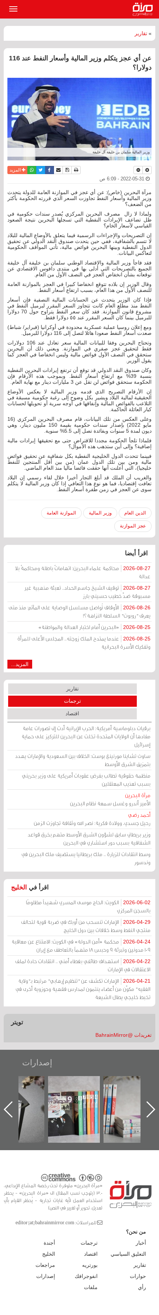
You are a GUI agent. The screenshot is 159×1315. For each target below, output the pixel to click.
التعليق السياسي (128, 1254)
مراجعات (45, 1265)
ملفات (91, 1287)
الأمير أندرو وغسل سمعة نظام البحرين (110, 799)
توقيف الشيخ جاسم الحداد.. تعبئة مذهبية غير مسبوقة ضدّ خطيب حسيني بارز (87, 592)
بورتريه (90, 1265)
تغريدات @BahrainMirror (123, 1035)
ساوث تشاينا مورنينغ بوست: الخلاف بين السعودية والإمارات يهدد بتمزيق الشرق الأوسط (82, 760)
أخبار (141, 1243)
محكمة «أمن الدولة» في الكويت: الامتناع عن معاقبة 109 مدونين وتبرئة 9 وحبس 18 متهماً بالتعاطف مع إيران (80, 945)
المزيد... (19, 664)
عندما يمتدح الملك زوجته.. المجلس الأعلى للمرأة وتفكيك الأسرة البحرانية (83, 642)
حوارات (138, 1276)
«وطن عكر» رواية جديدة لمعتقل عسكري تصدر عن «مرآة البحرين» (72, 1097)
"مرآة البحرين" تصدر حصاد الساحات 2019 (127, 1093)
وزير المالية (100, 513)
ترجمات (72, 701)
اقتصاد (72, 713)
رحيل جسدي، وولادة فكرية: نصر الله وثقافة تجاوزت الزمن (92, 819)
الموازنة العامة (61, 513)
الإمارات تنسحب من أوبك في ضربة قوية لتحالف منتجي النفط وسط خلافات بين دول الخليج (85, 926)
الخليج (19, 887)
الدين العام (135, 513)
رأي (142, 1287)
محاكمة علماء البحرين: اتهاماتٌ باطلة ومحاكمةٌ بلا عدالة (82, 572)
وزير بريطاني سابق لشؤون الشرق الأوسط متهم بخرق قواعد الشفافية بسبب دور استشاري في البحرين (89, 838)
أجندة (49, 1243)
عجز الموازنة (133, 526)
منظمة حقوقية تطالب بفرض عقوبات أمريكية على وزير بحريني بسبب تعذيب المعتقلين (86, 780)
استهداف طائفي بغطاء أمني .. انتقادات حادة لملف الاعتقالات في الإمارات (82, 965)
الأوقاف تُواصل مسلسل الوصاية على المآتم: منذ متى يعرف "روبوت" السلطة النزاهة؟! (79, 611)
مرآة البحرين (144, 9)
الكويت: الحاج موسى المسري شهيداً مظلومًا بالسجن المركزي (88, 906)
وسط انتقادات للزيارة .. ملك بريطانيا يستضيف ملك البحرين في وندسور (85, 858)
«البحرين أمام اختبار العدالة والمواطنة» (94, 627)
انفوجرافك (86, 1276)
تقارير (141, 33)
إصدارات (37, 1062)
